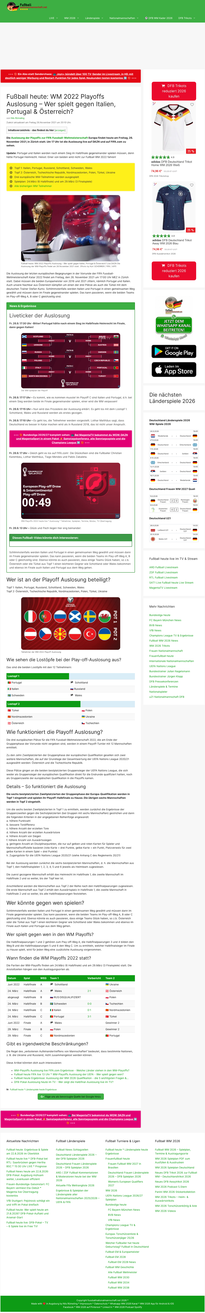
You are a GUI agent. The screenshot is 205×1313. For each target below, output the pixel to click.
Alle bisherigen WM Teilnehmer (33, 186)
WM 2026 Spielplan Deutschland (174, 1167)
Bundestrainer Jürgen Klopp (166, 676)
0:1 (89, 1010)
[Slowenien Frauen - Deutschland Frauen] (173, 508)
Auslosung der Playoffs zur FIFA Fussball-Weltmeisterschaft (49, 137)
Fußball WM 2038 (118, 1287)
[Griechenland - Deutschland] (173, 461)
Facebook (68, 1307)
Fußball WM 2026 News (163, 640)
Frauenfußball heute (161, 655)
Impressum (86, 1303)
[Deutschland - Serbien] (173, 452)
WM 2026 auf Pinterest (88, 1307)
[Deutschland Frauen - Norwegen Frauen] (173, 499)
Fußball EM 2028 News (122, 1262)
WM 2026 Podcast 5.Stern (171, 1186)
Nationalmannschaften (122, 18)
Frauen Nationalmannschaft (166, 650)
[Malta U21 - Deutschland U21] (173, 537)
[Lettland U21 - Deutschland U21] (173, 528)
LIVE (51, 18)
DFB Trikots (185, 18)
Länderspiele (92, 18)
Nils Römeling (70, 1303)
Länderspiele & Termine (163, 686)
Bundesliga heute (159, 615)
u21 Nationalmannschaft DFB (166, 696)
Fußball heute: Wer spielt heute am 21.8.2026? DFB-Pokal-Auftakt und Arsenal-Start (27, 1213)
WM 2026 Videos (165, 1210)
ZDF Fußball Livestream (163, 572)
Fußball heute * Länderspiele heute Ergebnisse (33, 1089)
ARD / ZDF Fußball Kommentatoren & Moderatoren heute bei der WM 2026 (77, 1176)
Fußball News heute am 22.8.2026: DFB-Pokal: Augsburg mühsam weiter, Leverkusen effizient (27, 1175)
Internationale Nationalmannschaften (171, 661)
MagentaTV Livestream (163, 587)
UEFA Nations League (162, 666)
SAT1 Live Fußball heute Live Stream (171, 582)
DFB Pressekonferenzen (163, 681)
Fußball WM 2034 (118, 1282)
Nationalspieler (158, 691)
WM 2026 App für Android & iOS (157, 1303)
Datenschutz (101, 1303)
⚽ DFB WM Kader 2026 (158, 18)
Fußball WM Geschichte (120, 1267)
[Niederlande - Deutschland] (173, 434)
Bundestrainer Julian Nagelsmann (169, 671)
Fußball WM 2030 (118, 1277)
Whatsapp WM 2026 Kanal (124, 1303)
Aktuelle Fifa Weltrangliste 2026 (75, 1185)
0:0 (89, 1003)
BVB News (155, 625)
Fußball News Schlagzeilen (72, 1149)
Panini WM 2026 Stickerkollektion (175, 1191)
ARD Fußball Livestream (163, 567)
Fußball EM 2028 (116, 1256)
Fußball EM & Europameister (122, 1251)
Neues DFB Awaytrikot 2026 (172, 1181)
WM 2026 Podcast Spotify (128, 1307)
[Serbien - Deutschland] (173, 470)
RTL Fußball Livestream (163, 577)
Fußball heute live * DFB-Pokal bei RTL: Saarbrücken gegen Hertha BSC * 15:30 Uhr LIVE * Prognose (27, 1162)
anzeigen (60, 130)
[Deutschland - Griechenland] (173, 443)
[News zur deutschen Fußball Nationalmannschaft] (26, 7)
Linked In (107, 1307)
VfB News (155, 630)
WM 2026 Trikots (159, 645)
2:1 (89, 990)
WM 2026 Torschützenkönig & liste (176, 1205)
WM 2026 (69, 18)
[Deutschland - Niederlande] (173, 478)
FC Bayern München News (165, 620)
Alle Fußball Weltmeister (122, 1272)
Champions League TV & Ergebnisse (171, 635)
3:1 (89, 1016)
